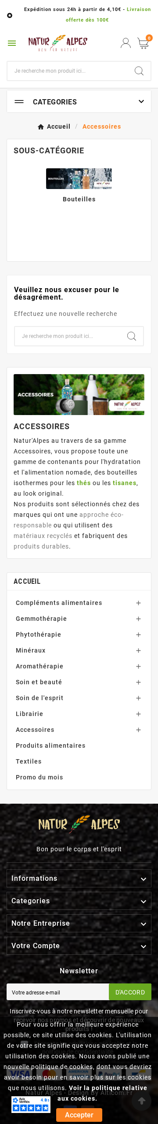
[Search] (139, 71)
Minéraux (31, 650)
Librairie (29, 713)
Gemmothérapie (41, 618)
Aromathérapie (40, 666)
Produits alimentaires (51, 745)
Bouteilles (79, 199)
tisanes (124, 482)
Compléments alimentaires (59, 602)
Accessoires (35, 729)
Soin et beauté (39, 682)
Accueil (27, 581)
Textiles (29, 761)
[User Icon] (126, 43)
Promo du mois (39, 777)
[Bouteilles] (79, 178)
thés (84, 482)
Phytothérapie (38, 634)
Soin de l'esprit (40, 697)
